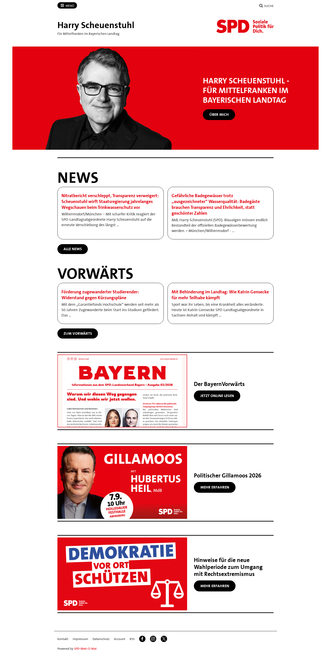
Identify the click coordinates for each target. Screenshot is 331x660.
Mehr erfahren (214, 487)
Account (119, 639)
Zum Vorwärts (77, 333)
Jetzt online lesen (217, 395)
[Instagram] (153, 639)
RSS (132, 639)
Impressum (80, 639)
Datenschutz (101, 639)
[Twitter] (164, 639)
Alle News (72, 248)
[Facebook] (142, 639)
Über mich (219, 114)
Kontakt (62, 639)
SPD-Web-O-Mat (85, 649)
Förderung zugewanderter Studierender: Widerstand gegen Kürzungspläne (100, 295)
